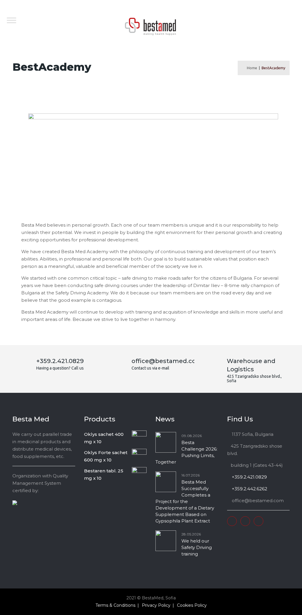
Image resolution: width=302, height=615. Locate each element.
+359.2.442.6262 (249, 489)
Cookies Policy (192, 605)
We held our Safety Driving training (196, 547)
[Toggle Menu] (11, 20)
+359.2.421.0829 (249, 477)
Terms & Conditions (115, 605)
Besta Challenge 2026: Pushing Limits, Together (186, 452)
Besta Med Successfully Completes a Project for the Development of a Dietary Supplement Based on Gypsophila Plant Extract (184, 501)
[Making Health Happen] (150, 26)
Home (251, 68)
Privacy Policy (156, 605)
